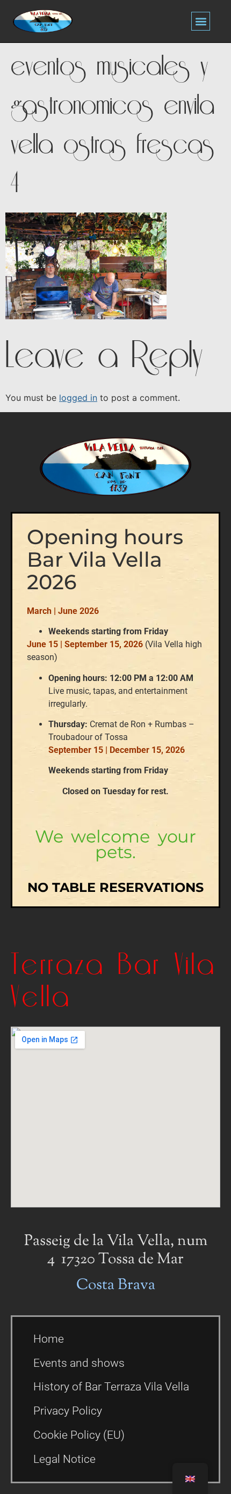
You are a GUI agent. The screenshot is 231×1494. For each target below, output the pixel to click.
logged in (78, 397)
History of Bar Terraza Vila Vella (111, 1386)
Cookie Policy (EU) (79, 1435)
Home (48, 1338)
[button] (200, 21)
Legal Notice (64, 1459)
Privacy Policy (67, 1410)
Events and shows (79, 1363)
